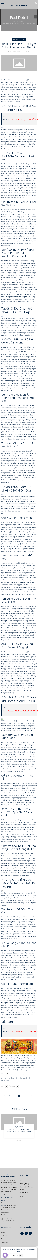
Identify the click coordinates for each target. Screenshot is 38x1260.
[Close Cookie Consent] (37, 1247)
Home (15, 21)
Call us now (9, 1219)
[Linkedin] (17, 1086)
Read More (18, 1135)
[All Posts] (19, 1095)
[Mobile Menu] (2, 3)
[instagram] (30, 1233)
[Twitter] (6, 1086)
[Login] (36, 3)
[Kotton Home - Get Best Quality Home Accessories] (19, 4)
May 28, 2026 (18, 1127)
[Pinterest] (10, 1086)
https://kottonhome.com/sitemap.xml (19, 1074)
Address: (4, 1205)
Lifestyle (21, 21)
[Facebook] (2, 1086)
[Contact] (3, 1219)
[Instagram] (13, 1086)
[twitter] (26, 1233)
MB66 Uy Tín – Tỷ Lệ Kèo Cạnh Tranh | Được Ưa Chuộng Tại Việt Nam (19, 1131)
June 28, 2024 (16, 39)
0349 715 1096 (10, 1221)
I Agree (19, 1255)
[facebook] (22, 1233)
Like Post (27, 51)
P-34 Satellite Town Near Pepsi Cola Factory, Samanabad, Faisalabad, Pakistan (8, 1209)
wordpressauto (15, 51)
